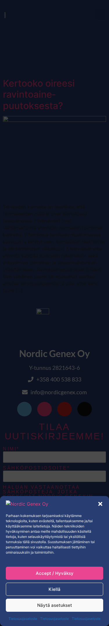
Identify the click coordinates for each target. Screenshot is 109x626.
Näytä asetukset (54, 605)
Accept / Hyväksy (55, 573)
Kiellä (54, 589)
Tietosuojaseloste (22, 618)
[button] (100, 504)
